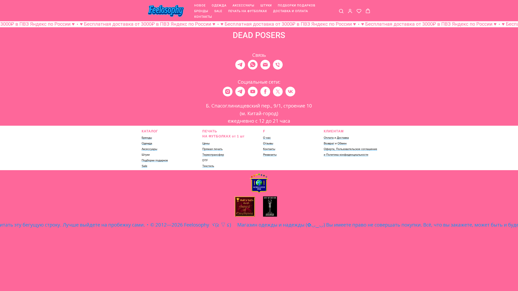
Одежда (147, 143)
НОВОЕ (200, 5)
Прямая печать (212, 149)
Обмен (342, 143)
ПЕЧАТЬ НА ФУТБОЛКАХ (247, 11)
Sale (144, 166)
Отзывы (268, 143)
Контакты (269, 149)
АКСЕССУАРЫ (243, 5)
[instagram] (227, 91)
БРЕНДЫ (201, 11)
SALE (218, 11)
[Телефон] (278, 65)
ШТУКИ (266, 5)
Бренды (147, 137)
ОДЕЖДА (219, 5)
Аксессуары (149, 149)
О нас (267, 137)
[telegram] (240, 65)
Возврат (329, 143)
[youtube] (253, 91)
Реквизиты (270, 154)
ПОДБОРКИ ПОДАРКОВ (296, 5)
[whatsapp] (253, 65)
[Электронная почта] (265, 65)
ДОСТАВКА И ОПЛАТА (290, 11)
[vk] (290, 91)
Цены (206, 143)
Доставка (343, 137)
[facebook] (265, 91)
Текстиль (208, 166)
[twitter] (278, 91)
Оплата (329, 137)
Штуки (146, 154)
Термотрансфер (213, 154)
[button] (341, 10)
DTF (205, 160)
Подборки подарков (155, 160)
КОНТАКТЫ (203, 17)
